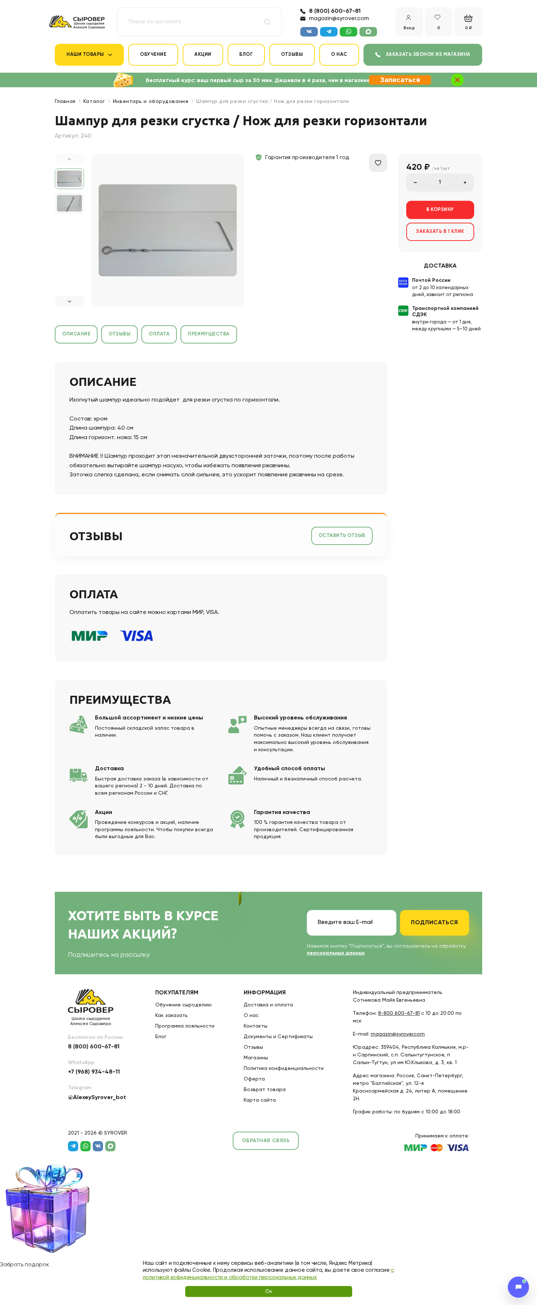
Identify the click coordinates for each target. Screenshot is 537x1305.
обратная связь (266, 1140)
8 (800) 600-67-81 (335, 11)
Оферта (254, 1079)
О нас (339, 54)
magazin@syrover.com (339, 19)
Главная (65, 101)
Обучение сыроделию (183, 1004)
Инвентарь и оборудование (150, 101)
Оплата (159, 334)
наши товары (85, 54)
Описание (76, 334)
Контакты (255, 1026)
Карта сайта (260, 1100)
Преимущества (208, 334)
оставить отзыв (342, 535)
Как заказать (171, 1015)
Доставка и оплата (268, 1004)
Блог (246, 54)
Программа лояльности (184, 1026)
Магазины (256, 1057)
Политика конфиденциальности (284, 1068)
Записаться (400, 80)
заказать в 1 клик (440, 231)
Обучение (153, 54)
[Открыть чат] (518, 1287)
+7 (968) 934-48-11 (94, 1072)
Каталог (94, 101)
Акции (203, 54)
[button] (69, 301)
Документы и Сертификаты (278, 1036)
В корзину (440, 209)
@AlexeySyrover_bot (97, 1098)
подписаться (434, 923)
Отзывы (292, 54)
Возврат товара (265, 1089)
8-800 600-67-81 (399, 1013)
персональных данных (336, 953)
